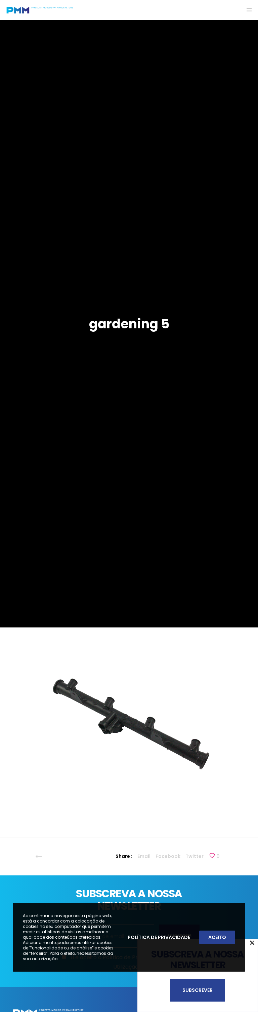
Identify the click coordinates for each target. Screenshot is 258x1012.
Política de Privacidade (159, 937)
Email (143, 856)
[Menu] (247, 10)
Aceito (217, 937)
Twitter (194, 856)
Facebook (168, 856)
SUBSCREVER (197, 990)
